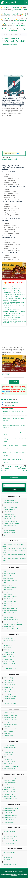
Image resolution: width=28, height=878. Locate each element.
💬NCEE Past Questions (7, 855)
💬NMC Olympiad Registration (8, 831)
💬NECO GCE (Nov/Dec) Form (8, 680)
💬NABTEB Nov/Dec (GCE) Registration (10, 715)
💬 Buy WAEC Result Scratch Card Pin (10, 666)
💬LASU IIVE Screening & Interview (9, 507)
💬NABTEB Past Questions (7, 731)
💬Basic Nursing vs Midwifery (8, 787)
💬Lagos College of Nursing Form (9, 796)
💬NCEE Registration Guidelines (8, 852)
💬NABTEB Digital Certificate (8, 736)
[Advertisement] (14, 61)
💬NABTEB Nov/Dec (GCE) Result (9, 717)
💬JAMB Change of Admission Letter (9, 580)
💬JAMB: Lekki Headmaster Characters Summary (12, 624)
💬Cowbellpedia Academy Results (9, 817)
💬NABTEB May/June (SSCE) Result (9, 719)
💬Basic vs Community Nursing (8, 785)
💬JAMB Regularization (7, 592)
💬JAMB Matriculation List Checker (9, 615)
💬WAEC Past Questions (7, 650)
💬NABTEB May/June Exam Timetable (10, 722)
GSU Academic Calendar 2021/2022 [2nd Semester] (13, 433)
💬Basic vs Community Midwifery (9, 782)
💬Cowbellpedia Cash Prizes (8, 813)
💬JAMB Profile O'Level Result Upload (10, 610)
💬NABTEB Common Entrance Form (9, 862)
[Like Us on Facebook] (2, 405)
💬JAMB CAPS (5, 571)
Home (2, 34)
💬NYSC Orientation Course (8, 757)
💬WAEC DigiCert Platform (7, 638)
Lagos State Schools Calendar (9, 19)
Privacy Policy (20, 871)
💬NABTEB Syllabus (6, 726)
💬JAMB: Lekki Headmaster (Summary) (10, 622)
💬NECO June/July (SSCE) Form (8, 678)
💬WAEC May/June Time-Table (8, 657)
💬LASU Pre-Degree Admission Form (9, 521)
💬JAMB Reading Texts (7, 603)
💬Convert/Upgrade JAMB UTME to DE (10, 629)
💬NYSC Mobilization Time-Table (9, 747)
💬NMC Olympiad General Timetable (9, 841)
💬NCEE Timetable (6, 859)
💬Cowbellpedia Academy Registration (10, 815)
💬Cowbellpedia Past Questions (8, 819)
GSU (4, 34)
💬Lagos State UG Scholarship (8, 532)
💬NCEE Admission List (7, 857)
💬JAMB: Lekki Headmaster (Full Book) (10, 619)
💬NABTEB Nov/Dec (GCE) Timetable (9, 724)
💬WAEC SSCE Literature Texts (8, 643)
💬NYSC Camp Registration (7, 754)
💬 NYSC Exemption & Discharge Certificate (11, 766)
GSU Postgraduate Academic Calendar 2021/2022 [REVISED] (15, 440)
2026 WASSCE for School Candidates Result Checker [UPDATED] (13, 545)
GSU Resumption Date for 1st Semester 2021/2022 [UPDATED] (15, 447)
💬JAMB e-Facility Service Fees (8, 573)
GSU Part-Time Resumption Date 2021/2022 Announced (13, 454)
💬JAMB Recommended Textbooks (9, 601)
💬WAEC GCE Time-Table (7, 659)
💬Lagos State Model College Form (9, 864)
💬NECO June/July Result (7, 687)
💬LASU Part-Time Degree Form (8, 514)
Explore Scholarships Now (10, 24)
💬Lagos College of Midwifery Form (9, 798)
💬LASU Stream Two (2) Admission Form (10, 505)
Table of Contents (11, 153)
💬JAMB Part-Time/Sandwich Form (9, 617)
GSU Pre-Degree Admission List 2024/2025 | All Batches (14, 412)
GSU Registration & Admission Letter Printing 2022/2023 (14, 419)
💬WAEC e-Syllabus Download (8, 640)
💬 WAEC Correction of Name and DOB (10, 668)
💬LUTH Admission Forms (7, 794)
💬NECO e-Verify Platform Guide (9, 703)
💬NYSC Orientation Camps (7, 759)
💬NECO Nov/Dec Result (7, 689)
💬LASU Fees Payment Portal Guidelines (10, 523)
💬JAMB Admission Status (7, 576)
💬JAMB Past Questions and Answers (9, 587)
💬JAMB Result (5, 582)
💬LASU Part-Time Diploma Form (9, 512)
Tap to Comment (14, 382)
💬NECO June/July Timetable (8, 682)
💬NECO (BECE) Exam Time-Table (9, 696)
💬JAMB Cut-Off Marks (7, 594)
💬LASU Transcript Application (8, 528)
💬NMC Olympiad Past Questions (9, 834)
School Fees (7, 374)
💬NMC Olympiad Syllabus (7, 838)
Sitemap (14, 871)
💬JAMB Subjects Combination (8, 605)
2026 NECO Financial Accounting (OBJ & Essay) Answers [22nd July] (14, 559)
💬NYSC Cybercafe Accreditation (9, 745)
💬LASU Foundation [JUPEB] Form (9, 516)
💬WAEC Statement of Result (8, 661)
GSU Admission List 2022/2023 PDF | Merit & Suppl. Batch (14, 426)
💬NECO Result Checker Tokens (8, 701)
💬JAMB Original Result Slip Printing (9, 608)
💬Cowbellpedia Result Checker (8, 810)
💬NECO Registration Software (8, 691)
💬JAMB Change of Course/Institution (10, 596)
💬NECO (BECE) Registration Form (9, 694)
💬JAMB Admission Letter (7, 578)
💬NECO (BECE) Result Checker (8, 698)
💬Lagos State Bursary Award (8, 535)
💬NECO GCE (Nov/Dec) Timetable (9, 685)
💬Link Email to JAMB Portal (8, 626)
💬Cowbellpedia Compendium (8, 822)
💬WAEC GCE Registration (7, 654)
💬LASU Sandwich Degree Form (8, 509)
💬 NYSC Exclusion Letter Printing (9, 768)
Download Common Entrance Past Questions (12, 14)
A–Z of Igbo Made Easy (7, 29)
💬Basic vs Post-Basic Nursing (8, 780)
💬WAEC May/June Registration (8, 652)
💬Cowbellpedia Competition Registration (10, 808)
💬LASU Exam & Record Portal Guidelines (10, 525)
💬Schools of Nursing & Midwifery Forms (10, 791)
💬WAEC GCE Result (6, 647)
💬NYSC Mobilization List (7, 752)
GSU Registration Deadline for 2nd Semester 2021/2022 (13, 461)
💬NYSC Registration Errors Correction (10, 764)
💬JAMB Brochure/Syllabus (7, 589)
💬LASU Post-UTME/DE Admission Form (10, 502)
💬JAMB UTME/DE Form (7, 585)
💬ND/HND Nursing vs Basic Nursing (9, 789)
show (17, 153)
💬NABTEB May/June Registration (9, 712)
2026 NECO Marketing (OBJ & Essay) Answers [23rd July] (14, 548)
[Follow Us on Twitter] (2, 402)
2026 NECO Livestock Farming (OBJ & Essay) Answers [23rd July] (13, 551)
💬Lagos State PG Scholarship (8, 530)
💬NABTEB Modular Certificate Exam (9, 729)
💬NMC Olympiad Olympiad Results (9, 836)
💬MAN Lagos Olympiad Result (8, 843)
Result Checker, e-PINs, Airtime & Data (11, 7)
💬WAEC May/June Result (7, 645)
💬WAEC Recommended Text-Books (9, 663)
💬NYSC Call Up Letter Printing (8, 761)
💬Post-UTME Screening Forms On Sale (10, 500)
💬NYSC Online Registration (8, 750)
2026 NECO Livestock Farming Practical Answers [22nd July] (13, 555)
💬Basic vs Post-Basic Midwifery (9, 778)
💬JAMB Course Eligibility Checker (9, 612)
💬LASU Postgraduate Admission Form (10, 518)
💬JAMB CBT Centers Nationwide (9, 599)
